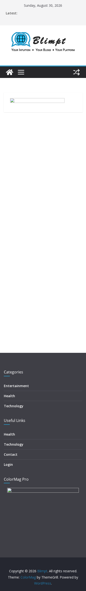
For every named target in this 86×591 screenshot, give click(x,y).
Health (9, 396)
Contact (10, 454)
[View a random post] (76, 72)
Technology (13, 406)
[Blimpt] (9, 72)
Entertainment (16, 386)
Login (8, 464)
